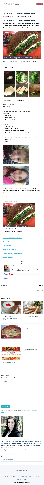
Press (6, 476)
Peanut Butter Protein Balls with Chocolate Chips (35, 288)
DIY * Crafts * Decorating (24, 476)
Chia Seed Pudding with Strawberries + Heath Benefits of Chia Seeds (10, 318)
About (25, 479)
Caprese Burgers (7, 245)
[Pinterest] (12, 274)
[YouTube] (27, 471)
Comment (4, 381)
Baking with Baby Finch (30, 328)
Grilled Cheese (7, 278)
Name (3, 402)
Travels (19, 479)
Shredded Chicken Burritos (9, 362)
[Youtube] (9, 274)
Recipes (13, 476)
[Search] (40, 459)
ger (11, 241)
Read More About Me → (7, 453)
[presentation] (11, 307)
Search (3, 456)
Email (18, 402)
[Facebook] (5, 274)
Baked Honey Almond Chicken (31, 316)
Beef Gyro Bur (6, 241)
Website (32, 402)
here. (30, 197)
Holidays (36, 476)
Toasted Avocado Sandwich (9, 341)
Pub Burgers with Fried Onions (10, 249)
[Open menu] (35, 4)
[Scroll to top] (41, 483)
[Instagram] (7, 274)
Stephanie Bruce (7, 16)
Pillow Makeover (5, 287)
